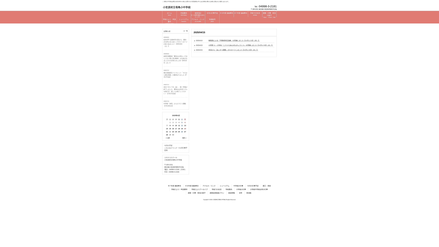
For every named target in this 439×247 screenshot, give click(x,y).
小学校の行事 (241, 189)
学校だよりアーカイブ (200, 189)
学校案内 (229, 189)
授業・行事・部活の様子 (197, 193)
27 (185, 132)
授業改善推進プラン (217, 193)
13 (185, 125)
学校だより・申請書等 (179, 189)
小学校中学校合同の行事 (259, 189)
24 (176, 132)
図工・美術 (267, 186)
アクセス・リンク (209, 186)
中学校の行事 (238, 186)
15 (170, 129)
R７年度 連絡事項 (174, 186)
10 (176, 125)
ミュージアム (224, 186)
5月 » (184, 138)
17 (176, 129)
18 (179, 129)
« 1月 (168, 138)
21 (167, 132)
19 (182, 129)
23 (173, 132)
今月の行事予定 (253, 186)
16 (173, 129)
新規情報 (231, 193)
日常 (240, 193)
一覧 (186, 31)
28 (167, 135)
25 (179, 132)
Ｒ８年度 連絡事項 (191, 186)
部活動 (248, 193)
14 (167, 129)
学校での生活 (216, 189)
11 (179, 125)
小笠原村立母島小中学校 (177, 7)
